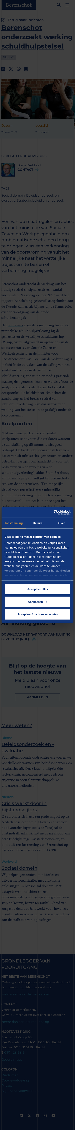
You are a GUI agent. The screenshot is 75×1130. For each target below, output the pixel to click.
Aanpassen (35, 601)
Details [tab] (37, 523)
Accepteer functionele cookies (37, 614)
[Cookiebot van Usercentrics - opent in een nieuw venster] (54, 512)
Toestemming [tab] (13, 523)
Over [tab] (61, 523)
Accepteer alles (37, 589)
